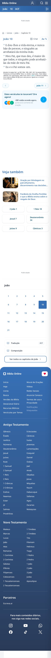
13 (25, 313)
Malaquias (31, 509)
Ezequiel (30, 453)
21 (8, 330)
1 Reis (6, 474)
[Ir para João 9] (5, 85)
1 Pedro (30, 555)
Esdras (6, 492)
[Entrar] (32, 3)
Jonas (29, 479)
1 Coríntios (8, 555)
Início (5, 382)
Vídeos (30, 386)
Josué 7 (13, 218)
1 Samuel (7, 466)
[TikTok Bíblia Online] (25, 632)
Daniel (30, 457)
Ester (5, 500)
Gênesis (6, 431)
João (16, 33)
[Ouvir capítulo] (47, 9)
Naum (29, 487)
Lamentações (33, 448)
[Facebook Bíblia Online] (11, 632)
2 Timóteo (31, 533)
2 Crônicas (8, 487)
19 (34, 321)
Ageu (29, 500)
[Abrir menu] (46, 3)
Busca (6, 395)
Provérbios (8, 513)
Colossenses (8, 576)
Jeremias (31, 444)
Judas (29, 576)
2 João (29, 568)
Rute (5, 461)
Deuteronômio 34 (37, 218)
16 (8, 321)
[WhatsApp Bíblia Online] (40, 625)
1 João (29, 564)
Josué (5, 453)
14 (34, 313)
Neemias (7, 496)
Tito (28, 538)
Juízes (6, 457)
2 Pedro (30, 559)
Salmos (6, 509)
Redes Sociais (33, 391)
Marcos (6, 533)
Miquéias (31, 483)
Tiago (29, 551)
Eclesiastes (32, 431)
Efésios (6, 568)
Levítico (6, 440)
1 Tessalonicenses (11, 581)
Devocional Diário (11, 404)
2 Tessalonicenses (11, 585)
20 (43, 321)
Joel (28, 466)
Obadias (30, 474)
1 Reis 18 (38, 209)
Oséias (30, 461)
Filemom (30, 542)
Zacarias (30, 505)
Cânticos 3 (38, 228)
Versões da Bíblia (11, 399)
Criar (35, 39)
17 (17, 321)
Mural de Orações (35, 382)
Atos (5, 546)
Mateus (6, 529)
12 (17, 313)
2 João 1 (13, 209)
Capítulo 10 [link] (25, 33)
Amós (29, 470)
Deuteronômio (9, 448)
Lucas (5, 538)
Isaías (29, 440)
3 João (29, 572)
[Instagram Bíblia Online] (11, 625)
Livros (9, 33)
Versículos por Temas (13, 412)
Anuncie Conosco (34, 395)
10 (11, 8)
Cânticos (30, 436)
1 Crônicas (8, 483)
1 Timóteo (31, 529)
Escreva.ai (7, 603)
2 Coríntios (8, 559)
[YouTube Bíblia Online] (25, 625)
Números (7, 444)
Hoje (5, 386)
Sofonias (30, 496)
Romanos (7, 551)
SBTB (33, 75)
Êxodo (6, 436)
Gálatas (6, 564)
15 (43, 313)
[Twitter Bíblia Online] (40, 632)
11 (8, 313)
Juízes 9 (13, 228)
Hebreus (30, 546)
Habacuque (32, 492)
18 (25, 321)
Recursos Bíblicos (11, 408)
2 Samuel (7, 470)
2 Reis (6, 479)
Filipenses (7, 572)
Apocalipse (32, 581)
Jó (4, 505)
